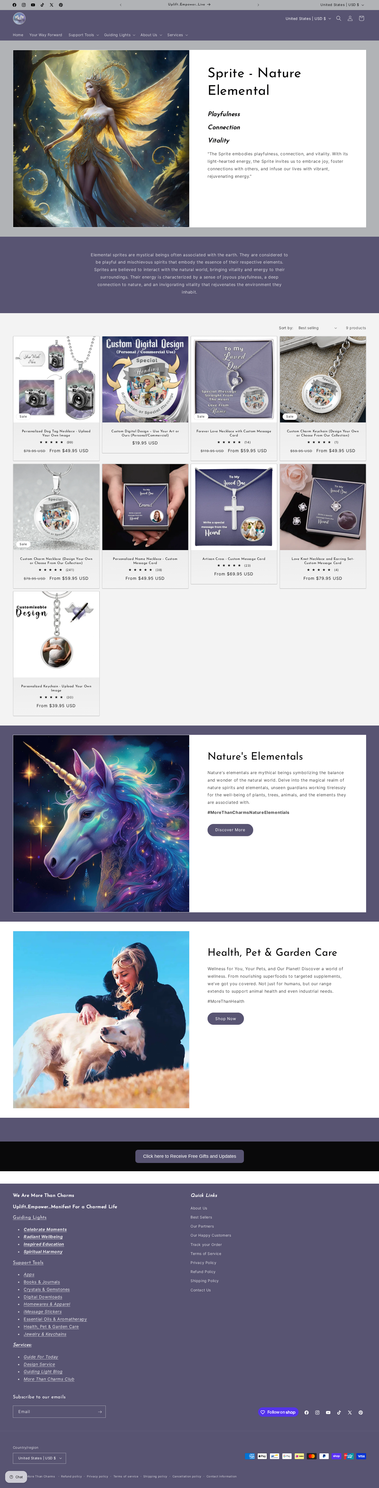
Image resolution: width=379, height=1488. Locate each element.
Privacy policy (97, 1476)
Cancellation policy (186, 1476)
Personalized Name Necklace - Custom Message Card (145, 561)
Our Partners (202, 1226)
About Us (199, 1208)
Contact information (222, 1476)
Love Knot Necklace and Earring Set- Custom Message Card (323, 561)
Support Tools (28, 1262)
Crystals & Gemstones (47, 1289)
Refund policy (71, 1476)
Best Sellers (201, 1217)
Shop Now (225, 1018)
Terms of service (125, 1476)
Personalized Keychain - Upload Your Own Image (56, 688)
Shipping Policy (205, 1280)
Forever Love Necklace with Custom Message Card (233, 433)
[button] (83, 34)
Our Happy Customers (211, 1235)
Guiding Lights (29, 1217)
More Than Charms (41, 1476)
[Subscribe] (99, 1412)
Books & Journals (42, 1281)
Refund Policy (203, 1271)
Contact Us (201, 1289)
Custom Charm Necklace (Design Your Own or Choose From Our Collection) (56, 561)
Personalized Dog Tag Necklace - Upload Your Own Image (56, 433)
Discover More (230, 829)
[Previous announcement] (120, 5)
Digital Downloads (43, 1296)
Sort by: (286, 328)
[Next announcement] (258, 5)
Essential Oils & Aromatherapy (55, 1318)
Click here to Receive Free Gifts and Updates (189, 1156)
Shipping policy (155, 1476)
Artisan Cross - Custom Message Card (233, 558)
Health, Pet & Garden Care (51, 1326)
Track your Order (206, 1244)
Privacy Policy (203, 1262)
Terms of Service (206, 1253)
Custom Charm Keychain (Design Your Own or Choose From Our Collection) (323, 433)
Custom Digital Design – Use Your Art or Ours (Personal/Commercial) (145, 433)
